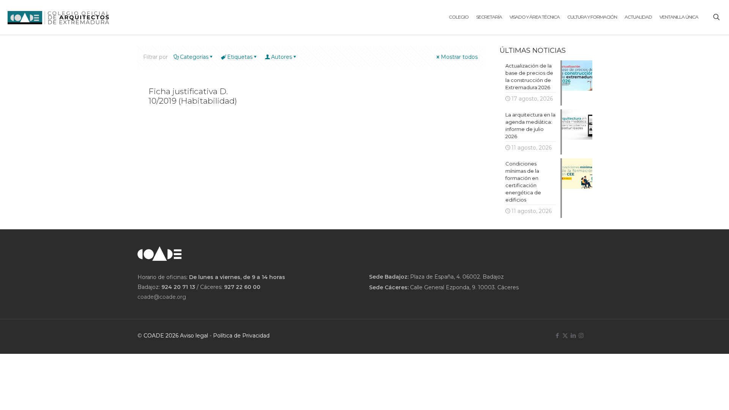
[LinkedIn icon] (573, 335)
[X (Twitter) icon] (565, 335)
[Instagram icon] (581, 335)
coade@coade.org (161, 296)
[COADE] (58, 17)
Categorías (194, 57)
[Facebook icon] (557, 335)
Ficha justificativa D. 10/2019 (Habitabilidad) (192, 96)
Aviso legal (194, 335)
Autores (281, 57)
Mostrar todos (459, 57)
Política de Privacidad (241, 335)
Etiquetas (239, 57)
